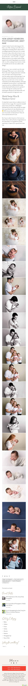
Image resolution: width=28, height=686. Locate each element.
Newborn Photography (16, 581)
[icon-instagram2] (14, 663)
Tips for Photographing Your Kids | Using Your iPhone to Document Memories (15, 611)
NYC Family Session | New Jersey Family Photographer (15, 597)
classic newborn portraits (18, 579)
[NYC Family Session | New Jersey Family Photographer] (3, 598)
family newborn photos (6, 581)
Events (5, 626)
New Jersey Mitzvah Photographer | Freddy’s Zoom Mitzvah (16, 604)
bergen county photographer (7, 579)
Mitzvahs (6, 631)
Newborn (6, 633)
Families (5, 629)
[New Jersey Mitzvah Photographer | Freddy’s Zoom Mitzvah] (3, 604)
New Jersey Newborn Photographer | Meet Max (13, 41)
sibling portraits (5, 582)
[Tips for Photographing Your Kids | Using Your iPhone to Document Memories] (3, 611)
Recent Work (7, 638)
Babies (5, 622)
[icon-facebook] (11, 663)
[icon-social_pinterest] (16, 663)
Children (5, 624)
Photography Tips (7, 635)
